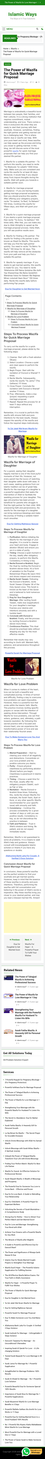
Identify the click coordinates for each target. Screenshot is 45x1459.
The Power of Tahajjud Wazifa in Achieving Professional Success (25, 980)
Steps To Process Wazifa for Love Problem (24, 320)
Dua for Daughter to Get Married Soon (22, 289)
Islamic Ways (22, 14)
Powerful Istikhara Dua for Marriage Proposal (23, 1087)
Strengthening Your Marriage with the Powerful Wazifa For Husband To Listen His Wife (22, 1110)
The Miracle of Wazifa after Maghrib (19, 1240)
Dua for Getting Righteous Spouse (22, 524)
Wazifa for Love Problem (18, 316)
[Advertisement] (22, 917)
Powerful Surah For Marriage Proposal (22, 653)
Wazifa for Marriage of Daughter (21, 308)
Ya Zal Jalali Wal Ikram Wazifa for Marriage (22, 1303)
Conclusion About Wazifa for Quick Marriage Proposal (25, 326)
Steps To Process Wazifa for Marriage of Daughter (22, 312)
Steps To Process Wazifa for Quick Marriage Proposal (22, 304)
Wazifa (7, 64)
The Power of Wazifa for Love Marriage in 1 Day (20, 2)
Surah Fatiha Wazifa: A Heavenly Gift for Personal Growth (27, 1033)
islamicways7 (11, 82)
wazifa (15, 151)
